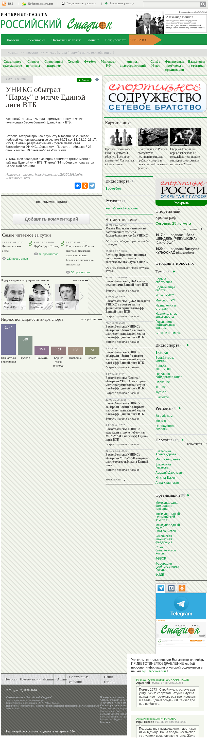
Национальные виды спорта (166, 315)
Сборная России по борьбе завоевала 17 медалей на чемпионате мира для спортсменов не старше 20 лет (185, 156)
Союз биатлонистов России (165, 550)
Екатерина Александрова (165, 452)
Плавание (162, 382)
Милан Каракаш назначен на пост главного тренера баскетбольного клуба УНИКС (127, 232)
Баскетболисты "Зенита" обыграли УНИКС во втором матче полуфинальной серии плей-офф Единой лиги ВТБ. (126, 382)
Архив (62, 679)
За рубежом (163, 415)
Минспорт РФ (108, 63)
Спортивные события (78, 679)
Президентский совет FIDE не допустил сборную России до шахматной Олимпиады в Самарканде (120, 156)
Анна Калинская (167, 482)
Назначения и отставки (196, 63)
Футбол (90, 61)
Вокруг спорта (115, 40)
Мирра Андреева (167, 459)
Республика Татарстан (122, 208)
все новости (113, 479)
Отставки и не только (66, 40)
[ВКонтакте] (78, 186)
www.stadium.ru (90, 705)
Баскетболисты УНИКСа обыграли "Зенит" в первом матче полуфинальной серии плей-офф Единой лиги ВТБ (125, 408)
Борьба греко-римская (165, 359)
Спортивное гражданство (12, 63)
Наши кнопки (109, 679)
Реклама (105, 722)
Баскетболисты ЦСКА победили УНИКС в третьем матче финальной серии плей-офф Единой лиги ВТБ (128, 306)
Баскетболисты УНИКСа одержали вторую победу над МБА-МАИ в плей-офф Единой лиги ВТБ (127, 434)
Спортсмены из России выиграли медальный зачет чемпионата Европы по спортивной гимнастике (80, 255)
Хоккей (73, 61)
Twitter (118, 711)
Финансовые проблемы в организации (174, 65)
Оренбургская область (165, 427)
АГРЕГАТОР (138, 40)
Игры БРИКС (164, 295)
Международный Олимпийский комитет (167, 516)
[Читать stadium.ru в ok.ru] (181, 633)
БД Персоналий (154, 671)
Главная (12, 53)
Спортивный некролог (53, 63)
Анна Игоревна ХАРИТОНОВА (156, 718)
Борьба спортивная (163, 280)
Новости (13, 40)
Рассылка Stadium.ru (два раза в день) (120, 716)
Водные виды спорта (165, 288)
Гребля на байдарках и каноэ (168, 375)
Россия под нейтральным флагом (165, 324)
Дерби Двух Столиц (46, 246)
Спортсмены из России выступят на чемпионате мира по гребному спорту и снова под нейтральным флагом (153, 158)
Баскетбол (113, 188)
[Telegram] (92, 186)
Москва (160, 420)
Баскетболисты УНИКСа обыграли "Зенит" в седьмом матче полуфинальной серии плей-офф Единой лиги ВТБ (125, 331)
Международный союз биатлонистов (167, 528)
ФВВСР (160, 558)
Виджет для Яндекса (111, 719)
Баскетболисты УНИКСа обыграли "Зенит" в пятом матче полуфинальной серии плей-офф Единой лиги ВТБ (125, 357)
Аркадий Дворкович (169, 472)
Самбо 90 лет (155, 63)
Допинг (93, 40)
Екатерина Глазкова (163, 466)
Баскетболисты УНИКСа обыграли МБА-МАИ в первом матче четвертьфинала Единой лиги (127, 459)
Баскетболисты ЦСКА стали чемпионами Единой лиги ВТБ (127, 283)
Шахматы (162, 397)
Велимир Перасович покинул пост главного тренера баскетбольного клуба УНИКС (127, 258)
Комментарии (35, 40)
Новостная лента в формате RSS (117, 708)
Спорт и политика (33, 63)
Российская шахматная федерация (163, 539)
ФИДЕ (159, 574)
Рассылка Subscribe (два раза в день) (119, 713)
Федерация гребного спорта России (167, 566)
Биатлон (161, 352)
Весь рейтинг (78, 280)
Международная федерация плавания (167, 505)
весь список (190, 229)
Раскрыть (181, 203)
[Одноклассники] (85, 186)
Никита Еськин (166, 477)
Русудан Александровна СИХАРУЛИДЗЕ (162, 679)
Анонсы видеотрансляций (133, 63)
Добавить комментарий (51, 219)
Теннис (160, 387)
